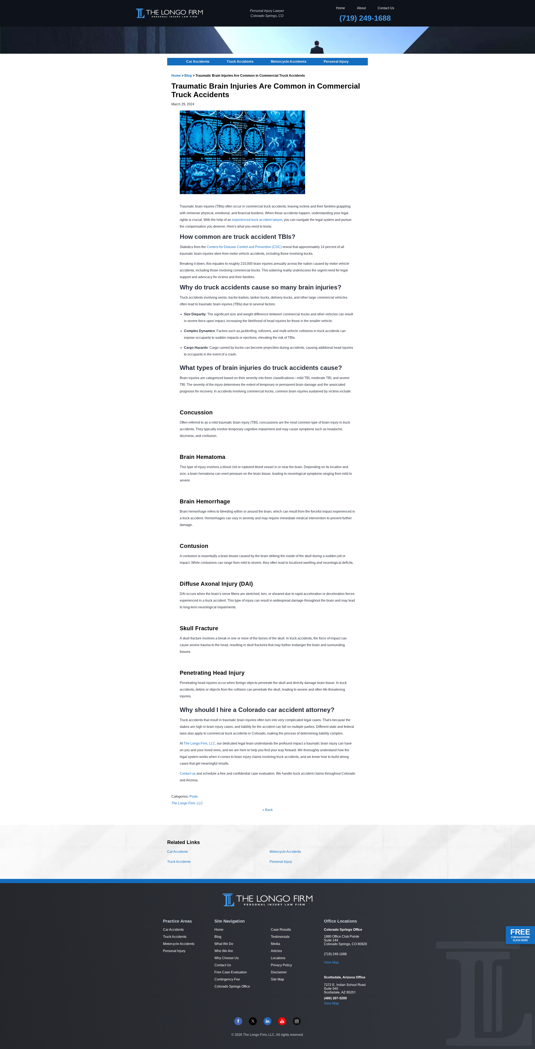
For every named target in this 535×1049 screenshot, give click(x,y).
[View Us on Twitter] (253, 1021)
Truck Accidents (240, 61)
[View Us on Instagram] (297, 1021)
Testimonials (280, 936)
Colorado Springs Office (232, 986)
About (361, 8)
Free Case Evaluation (230, 972)
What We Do (223, 944)
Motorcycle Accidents (288, 61)
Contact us (188, 773)
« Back (267, 810)
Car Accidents (197, 61)
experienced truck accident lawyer (257, 220)
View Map (331, 962)
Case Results (281, 929)
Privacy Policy (281, 965)
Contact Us (386, 8)
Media (275, 944)
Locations (278, 958)
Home (340, 8)
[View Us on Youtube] (282, 1021)
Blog (188, 75)
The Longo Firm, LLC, (200, 743)
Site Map (277, 979)
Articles (276, 951)
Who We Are (223, 951)
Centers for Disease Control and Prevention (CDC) (244, 247)
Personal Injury (336, 61)
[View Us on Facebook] (238, 1021)
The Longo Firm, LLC (187, 803)
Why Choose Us (226, 958)
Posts (193, 796)
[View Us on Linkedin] (267, 1021)
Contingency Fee (227, 979)
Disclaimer (279, 972)
